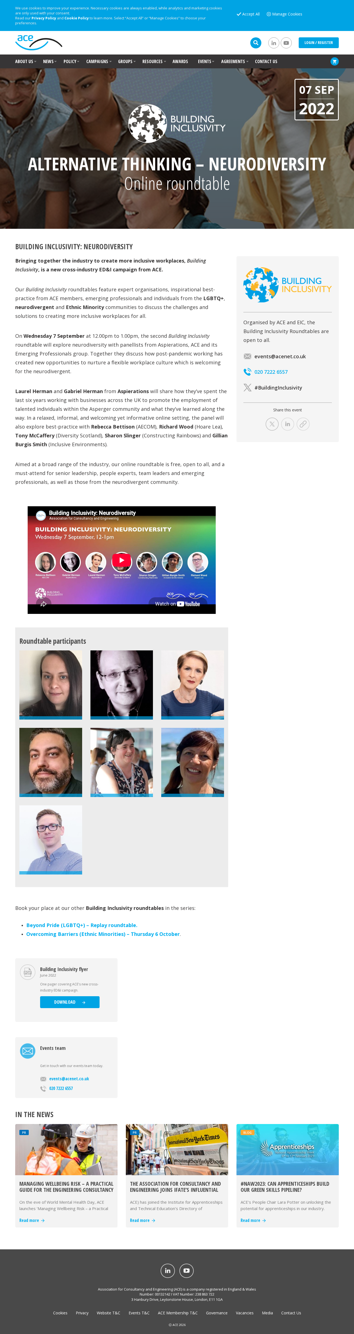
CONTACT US (266, 61)
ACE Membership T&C (178, 1312)
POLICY (70, 61)
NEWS (48, 61)
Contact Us (291, 1312)
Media (267, 1312)
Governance (217, 1312)
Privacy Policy (44, 17)
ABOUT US (24, 61)
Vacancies (245, 1312)
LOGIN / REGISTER (318, 42)
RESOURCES (152, 61)
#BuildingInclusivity (278, 387)
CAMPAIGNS (97, 61)
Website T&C (108, 1312)
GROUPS (125, 61)
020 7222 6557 (61, 1088)
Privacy (82, 1312)
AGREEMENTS (233, 61)
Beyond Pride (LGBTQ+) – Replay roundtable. (81, 925)
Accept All (251, 14)
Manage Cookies (287, 14)
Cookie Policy (76, 17)
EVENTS (204, 61)
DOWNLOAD (65, 1002)
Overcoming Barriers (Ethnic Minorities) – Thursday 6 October (103, 934)
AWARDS (180, 61)
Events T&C (139, 1312)
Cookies (60, 1312)
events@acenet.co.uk (69, 1079)
